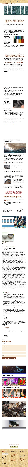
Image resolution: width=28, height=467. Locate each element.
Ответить (4, 315)
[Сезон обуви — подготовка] (14, 389)
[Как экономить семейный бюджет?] (14, 420)
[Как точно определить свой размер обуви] (20, 216)
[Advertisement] (14, 80)
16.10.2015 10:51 (8, 293)
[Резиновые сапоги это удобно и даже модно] (14, 377)
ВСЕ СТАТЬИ (13, 458)
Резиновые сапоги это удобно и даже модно (11, 387)
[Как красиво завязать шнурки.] (8, 216)
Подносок (4, 242)
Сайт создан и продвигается (14, 444)
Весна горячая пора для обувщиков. (9, 417)
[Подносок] (8, 232)
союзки (13, 122)
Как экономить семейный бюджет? (9, 429)
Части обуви (5, 5)
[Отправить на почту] (3, 204)
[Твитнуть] (7, 204)
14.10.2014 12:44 (6, 318)
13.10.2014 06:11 (6, 336)
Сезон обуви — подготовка (7, 399)
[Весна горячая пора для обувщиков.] (14, 401)
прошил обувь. (20, 60)
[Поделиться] (5, 204)
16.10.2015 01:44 (6, 249)
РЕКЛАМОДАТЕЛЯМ (14, 454)
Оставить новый (12, 246)
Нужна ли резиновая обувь (7, 375)
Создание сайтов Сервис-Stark (23, 463)
